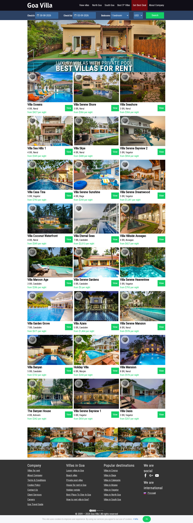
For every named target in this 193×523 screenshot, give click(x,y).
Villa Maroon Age (37, 279)
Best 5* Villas (123, 5)
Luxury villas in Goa (75, 470)
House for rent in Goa (76, 485)
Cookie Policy (33, 485)
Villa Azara (80, 323)
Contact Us (32, 489)
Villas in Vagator (111, 489)
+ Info (135, 519)
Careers (31, 499)
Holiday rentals (73, 489)
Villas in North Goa (112, 494)
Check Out (68, 15)
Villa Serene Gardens (86, 279)
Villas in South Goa (112, 499)
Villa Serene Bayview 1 (87, 411)
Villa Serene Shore (85, 104)
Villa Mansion (128, 367)
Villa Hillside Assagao (133, 236)
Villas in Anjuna (110, 485)
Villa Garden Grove (38, 323)
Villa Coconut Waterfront (42, 236)
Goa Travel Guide (35, 504)
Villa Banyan (34, 367)
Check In (31, 15)
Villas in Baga (110, 475)
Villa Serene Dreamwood (135, 192)
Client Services (34, 494)
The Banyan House (39, 411)
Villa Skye (79, 148)
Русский (152, 493)
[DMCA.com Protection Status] (96, 511)
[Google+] (152, 476)
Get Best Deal (139, 5)
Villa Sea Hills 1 (36, 148)
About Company (34, 475)
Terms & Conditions (36, 480)
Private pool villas (74, 480)
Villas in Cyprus (111, 470)
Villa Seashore (128, 104)
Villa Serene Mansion (133, 323)
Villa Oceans (34, 104)
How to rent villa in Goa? (77, 499)
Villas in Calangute (112, 480)
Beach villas (71, 475)
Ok (147, 519)
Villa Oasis (126, 411)
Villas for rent (33, 470)
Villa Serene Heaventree (134, 279)
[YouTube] (157, 476)
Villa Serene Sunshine (87, 192)
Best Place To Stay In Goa (78, 494)
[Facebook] (146, 476)
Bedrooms (105, 15)
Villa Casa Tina (36, 192)
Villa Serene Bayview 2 (133, 148)
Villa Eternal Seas (84, 236)
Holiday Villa (81, 367)
